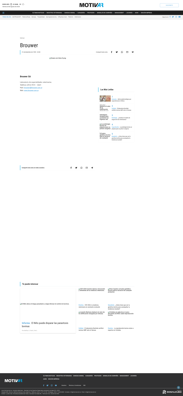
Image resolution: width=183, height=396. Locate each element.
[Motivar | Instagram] (176, 17)
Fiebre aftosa (26, 17)
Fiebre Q (70, 17)
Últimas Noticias (38, 12)
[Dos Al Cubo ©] (172, 393)
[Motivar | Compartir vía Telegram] (132, 52)
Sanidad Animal (69, 12)
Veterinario (77, 17)
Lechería (129, 12)
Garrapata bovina (51, 17)
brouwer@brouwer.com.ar (33, 88)
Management (119, 12)
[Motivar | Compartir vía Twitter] (117, 52)
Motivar (22, 38)
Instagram (52, 385)
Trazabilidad (41, 17)
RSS (84, 385)
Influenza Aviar (62, 17)
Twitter (47, 385)
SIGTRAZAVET (16, 17)
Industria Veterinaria (54, 12)
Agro (136, 12)
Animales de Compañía (104, 12)
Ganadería (81, 12)
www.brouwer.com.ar (31, 90)
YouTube (56, 385)
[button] (169, 5)
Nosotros (64, 385)
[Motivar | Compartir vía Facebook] (111, 52)
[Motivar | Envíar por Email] (127, 52)
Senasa (34, 17)
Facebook (43, 385)
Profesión (90, 12)
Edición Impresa (146, 12)
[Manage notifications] (178, 387)
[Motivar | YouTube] (179, 17)
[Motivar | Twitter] (173, 17)
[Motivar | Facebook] (170, 17)
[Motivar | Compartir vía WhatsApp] (122, 52)
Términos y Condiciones (75, 385)
